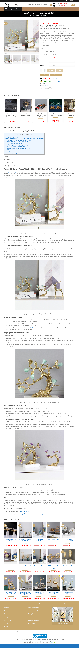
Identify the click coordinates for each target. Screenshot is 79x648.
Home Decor (33, 9)
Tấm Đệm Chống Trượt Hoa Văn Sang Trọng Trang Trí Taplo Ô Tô (11, 117)
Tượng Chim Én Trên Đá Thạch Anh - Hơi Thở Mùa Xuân (68, 541)
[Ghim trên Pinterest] (49, 88)
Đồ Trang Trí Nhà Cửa (38, 15)
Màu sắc (42, 65)
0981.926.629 (64, 6)
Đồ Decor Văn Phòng (29, 631)
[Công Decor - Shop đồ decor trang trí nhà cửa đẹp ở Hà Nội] (14, 4)
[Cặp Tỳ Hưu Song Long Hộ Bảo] (55, 105)
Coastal (6, 626)
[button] (73, 5)
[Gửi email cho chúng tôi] (71, 0)
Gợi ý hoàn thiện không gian (12, 153)
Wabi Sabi (6, 623)
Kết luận (9, 151)
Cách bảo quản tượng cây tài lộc (14, 149)
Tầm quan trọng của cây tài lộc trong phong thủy (18, 140)
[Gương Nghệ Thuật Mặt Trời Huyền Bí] (26, 105)
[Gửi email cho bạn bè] (46, 88)
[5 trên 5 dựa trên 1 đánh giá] (57, 21)
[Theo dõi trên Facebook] (66, 0)
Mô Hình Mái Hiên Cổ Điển (53, 539)
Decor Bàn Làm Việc (57, 631)
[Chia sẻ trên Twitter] (44, 88)
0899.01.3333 (63, 3)
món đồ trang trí (33, 327)
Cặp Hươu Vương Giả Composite (39, 593)
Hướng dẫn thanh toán (33, 614)
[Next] (36, 36)
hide (30, 134)
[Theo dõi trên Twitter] (70, 0)
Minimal (6, 614)
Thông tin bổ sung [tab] (12, 127)
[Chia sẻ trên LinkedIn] (51, 88)
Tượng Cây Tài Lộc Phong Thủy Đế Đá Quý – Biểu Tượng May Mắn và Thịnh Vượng (24, 138)
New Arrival (40, 9)
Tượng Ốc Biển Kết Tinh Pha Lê (11, 540)
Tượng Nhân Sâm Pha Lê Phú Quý (68, 593)
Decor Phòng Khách (66, 631)
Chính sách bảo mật (33, 611)
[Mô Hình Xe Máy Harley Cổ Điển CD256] (41, 105)
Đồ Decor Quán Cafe (39, 631)
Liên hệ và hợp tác (32, 623)
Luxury (6, 617)
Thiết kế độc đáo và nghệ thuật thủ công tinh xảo (18, 141)
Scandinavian (7, 620)
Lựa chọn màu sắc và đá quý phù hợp (15, 146)
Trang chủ (32, 15)
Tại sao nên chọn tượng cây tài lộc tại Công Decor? (19, 148)
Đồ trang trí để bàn (46, 15)
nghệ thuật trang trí (12, 172)
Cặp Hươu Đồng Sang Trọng (54, 593)
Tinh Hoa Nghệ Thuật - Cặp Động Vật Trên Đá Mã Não (25, 593)
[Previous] (6, 36)
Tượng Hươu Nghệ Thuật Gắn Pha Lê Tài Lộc (10, 593)
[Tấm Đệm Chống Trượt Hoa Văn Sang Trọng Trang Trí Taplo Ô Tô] (11, 105)
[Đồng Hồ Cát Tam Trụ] (70, 105)
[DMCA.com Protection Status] (52, 642)
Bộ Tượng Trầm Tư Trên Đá (39, 566)
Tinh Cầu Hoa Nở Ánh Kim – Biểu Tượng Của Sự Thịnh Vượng (54, 567)
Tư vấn (53, 9)
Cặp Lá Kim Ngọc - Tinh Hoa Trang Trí (68, 566)
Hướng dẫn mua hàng (33, 620)
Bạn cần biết (17, 631)
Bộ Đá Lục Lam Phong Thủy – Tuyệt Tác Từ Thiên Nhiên (39, 541)
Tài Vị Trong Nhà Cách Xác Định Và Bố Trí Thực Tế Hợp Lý (30, 514)
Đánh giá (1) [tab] (19, 127)
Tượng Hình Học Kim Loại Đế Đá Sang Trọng (25, 566)
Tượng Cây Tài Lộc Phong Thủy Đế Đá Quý (15, 137)
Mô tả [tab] (5, 127)
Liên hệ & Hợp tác (60, 9)
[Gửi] (51, 5)
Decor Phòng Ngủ (48, 631)
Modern (6, 611)
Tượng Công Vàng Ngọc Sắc (11, 566)
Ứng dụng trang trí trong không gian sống (17, 145)
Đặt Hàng (50, 70)
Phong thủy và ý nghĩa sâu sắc (14, 143)
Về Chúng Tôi (47, 9)
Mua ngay (59, 70)
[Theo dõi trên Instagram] (67, 0)
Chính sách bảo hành (70, 9)
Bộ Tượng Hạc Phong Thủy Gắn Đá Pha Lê (25, 540)
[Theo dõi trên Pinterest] (72, 0)
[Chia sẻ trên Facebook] (42, 88)
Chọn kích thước (44, 61)
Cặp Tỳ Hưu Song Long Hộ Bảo (55, 115)
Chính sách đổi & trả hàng (34, 617)
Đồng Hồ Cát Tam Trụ (70, 115)
